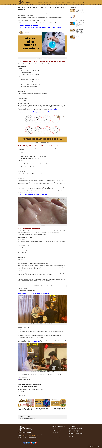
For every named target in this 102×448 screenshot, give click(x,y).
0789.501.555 (24, 386)
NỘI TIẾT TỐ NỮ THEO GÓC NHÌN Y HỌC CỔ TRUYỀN (80, 10)
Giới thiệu (45, 2)
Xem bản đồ (39, 434)
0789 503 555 (36, 435)
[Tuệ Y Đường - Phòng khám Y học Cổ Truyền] (25, 2)
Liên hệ (79, 2)
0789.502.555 (30, 386)
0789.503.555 (36, 386)
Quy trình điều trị (56, 432)
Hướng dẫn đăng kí (56, 430)
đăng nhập (26, 418)
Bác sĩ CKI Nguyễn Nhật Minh (25, 379)
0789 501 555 (25, 435)
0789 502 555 (31, 435)
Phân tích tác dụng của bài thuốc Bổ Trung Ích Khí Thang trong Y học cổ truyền (80, 31)
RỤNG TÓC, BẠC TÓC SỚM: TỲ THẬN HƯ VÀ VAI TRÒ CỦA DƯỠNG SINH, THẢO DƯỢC (80, 37)
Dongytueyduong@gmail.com (27, 438)
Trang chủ (39, 2)
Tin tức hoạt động (56, 437)
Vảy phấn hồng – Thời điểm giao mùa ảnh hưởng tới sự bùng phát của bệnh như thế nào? (80, 17)
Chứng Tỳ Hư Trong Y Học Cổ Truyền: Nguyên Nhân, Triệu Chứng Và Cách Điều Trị (80, 24)
